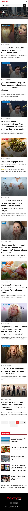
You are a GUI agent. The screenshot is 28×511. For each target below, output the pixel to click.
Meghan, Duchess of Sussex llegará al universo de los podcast (18, 478)
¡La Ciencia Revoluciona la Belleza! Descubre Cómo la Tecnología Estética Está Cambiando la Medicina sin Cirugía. (12, 206)
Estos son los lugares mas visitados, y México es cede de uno (18, 458)
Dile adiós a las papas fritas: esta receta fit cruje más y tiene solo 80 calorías (13, 164)
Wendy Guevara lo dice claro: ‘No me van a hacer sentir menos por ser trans (12, 50)
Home (3, 14)
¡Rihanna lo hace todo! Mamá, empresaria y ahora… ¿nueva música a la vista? (13, 370)
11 (12, 425)
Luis (3, 44)
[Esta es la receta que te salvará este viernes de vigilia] (5, 449)
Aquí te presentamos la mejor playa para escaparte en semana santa (18, 439)
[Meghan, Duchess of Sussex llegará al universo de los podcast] (5, 478)
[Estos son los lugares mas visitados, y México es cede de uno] (5, 458)
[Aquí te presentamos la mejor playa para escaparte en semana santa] (5, 440)
